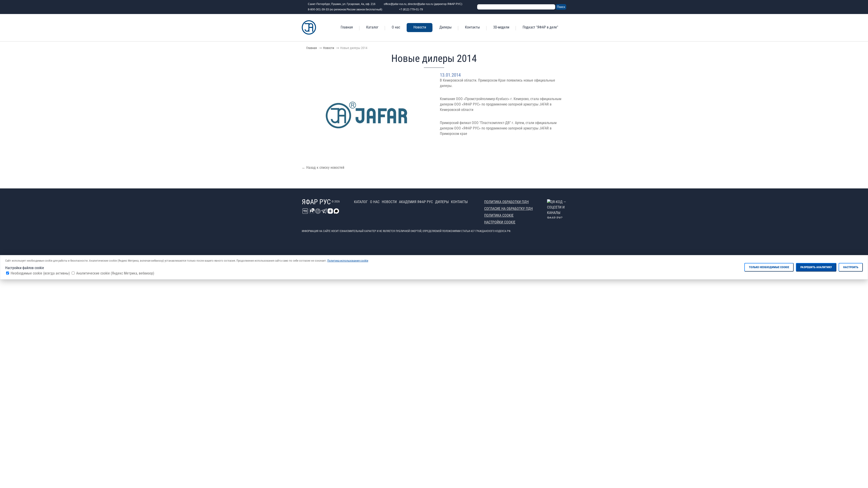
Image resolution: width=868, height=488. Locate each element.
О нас (396, 27)
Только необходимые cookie (769, 267)
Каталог (372, 27)
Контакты (472, 27)
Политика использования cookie (347, 260)
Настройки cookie (499, 222)
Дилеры (445, 27)
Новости (419, 27)
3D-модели (501, 27)
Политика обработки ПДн (506, 202)
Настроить (850, 267)
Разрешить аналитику (816, 267)
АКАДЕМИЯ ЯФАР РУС (416, 202)
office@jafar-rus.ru (395, 4)
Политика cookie (499, 215)
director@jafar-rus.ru (420, 4)
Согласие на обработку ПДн (508, 208)
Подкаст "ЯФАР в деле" (540, 27)
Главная (347, 27)
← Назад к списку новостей (323, 167)
